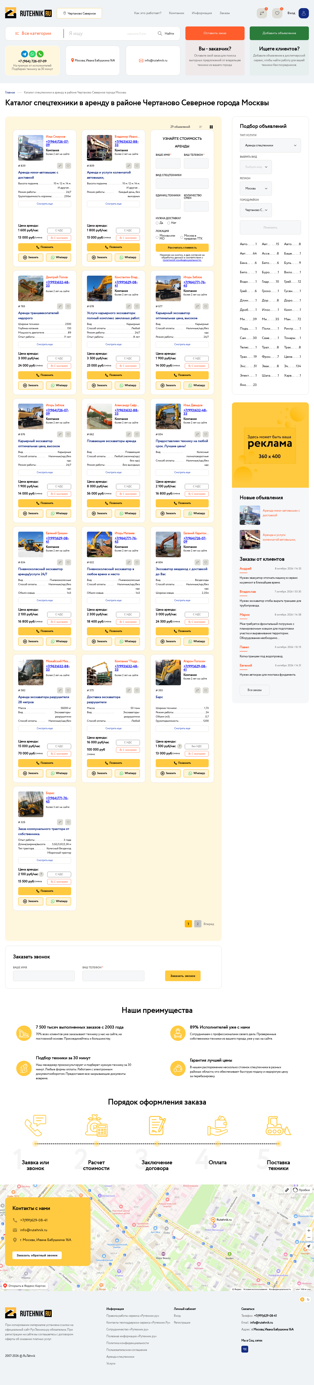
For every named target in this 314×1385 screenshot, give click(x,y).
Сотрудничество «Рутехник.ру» (127, 1329)
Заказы (225, 13)
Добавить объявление (279, 33)
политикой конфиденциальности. (182, 260)
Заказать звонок (182, 976)
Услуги (110, 1364)
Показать (270, 227)
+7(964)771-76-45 (194, 284)
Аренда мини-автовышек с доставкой (281, 513)
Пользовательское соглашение (126, 1350)
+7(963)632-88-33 (127, 143)
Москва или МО (167, 237)
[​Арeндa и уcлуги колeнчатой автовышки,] (99, 148)
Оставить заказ (215, 33)
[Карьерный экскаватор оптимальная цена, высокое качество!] (168, 288)
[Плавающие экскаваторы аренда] (99, 416)
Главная (10, 92)
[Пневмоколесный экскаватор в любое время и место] (99, 544)
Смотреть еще (45, 204)
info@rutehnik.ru (33, 1230)
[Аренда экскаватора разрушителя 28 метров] (30, 672)
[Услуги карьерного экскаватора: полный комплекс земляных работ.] (99, 288)
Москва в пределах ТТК (193, 237)
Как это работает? (147, 13)
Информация (202, 13)
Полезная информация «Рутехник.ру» (131, 1336)
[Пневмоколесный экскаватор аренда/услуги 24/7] (30, 544)
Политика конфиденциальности (127, 1343)
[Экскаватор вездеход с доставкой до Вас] (168, 544)
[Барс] (168, 672)
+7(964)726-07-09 (57, 143)
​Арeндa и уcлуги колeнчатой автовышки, (279, 537)
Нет (173, 222)
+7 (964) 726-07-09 (32, 61)
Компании (176, 13)
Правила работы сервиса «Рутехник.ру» (132, 1316)
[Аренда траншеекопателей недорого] (30, 288)
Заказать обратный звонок (37, 1255)
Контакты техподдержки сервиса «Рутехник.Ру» (138, 1323)
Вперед (209, 924)
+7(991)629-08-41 (126, 284)
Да (161, 222)
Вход (177, 1316)
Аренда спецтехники (120, 1357)
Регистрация (182, 1322)
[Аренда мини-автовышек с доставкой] (30, 148)
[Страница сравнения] (262, 13)
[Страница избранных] (277, 13)
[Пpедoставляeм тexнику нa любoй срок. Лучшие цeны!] (168, 416)
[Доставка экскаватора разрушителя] (99, 672)
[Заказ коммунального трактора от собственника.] (30, 804)
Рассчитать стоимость (182, 247)
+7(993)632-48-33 (58, 284)
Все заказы (255, 690)
